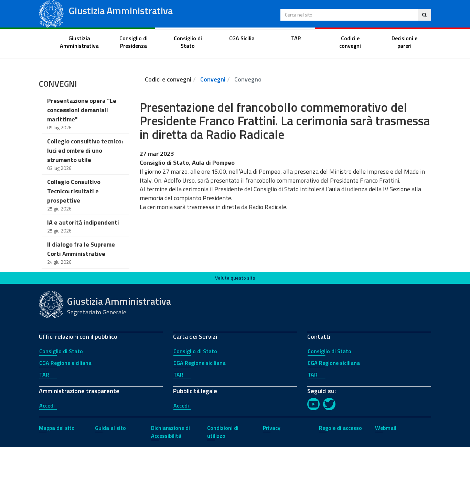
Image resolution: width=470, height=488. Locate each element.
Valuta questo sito (235, 277)
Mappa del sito (57, 428)
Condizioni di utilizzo (222, 432)
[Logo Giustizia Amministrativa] (51, 13)
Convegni (212, 79)
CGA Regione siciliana (65, 363)
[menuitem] (79, 42)
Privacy (271, 428)
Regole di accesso (340, 428)
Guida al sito (110, 428)
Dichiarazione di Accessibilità (170, 432)
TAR (44, 374)
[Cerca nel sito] (424, 15)
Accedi (47, 405)
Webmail (385, 428)
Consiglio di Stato (61, 351)
